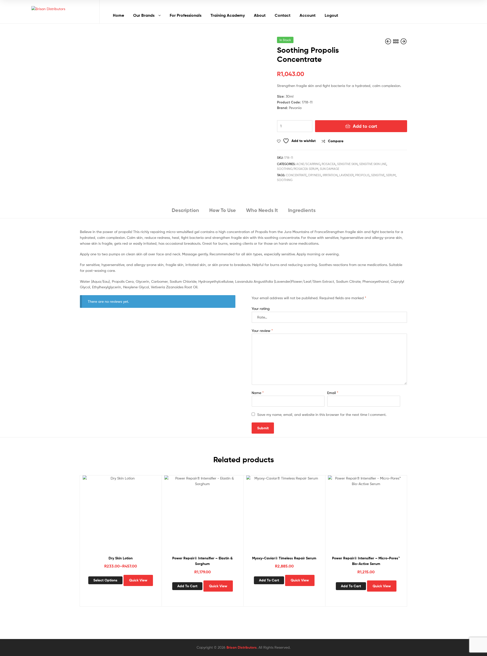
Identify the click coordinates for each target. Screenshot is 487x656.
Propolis (362, 175)
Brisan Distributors (242, 647)
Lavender (346, 175)
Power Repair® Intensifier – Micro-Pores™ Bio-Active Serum (366, 561)
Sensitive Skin (347, 164)
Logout (331, 15)
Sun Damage (329, 169)
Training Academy (228, 15)
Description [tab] (185, 210)
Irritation (330, 175)
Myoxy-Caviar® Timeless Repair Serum (284, 558)
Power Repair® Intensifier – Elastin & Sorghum (202, 561)
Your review (262, 330)
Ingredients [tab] (302, 210)
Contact (282, 15)
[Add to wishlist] (108, 517)
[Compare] (120, 517)
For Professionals (185, 15)
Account (308, 15)
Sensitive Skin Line (372, 164)
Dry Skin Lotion (121, 558)
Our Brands (143, 15)
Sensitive (378, 175)
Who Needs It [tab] (262, 210)
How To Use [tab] (222, 210)
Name (258, 393)
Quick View (133, 517)
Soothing (284, 180)
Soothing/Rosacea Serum (297, 169)
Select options (105, 580)
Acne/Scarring (308, 164)
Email (332, 393)
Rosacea (329, 164)
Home (118, 15)
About (260, 15)
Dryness (314, 175)
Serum (391, 175)
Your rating (261, 308)
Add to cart (365, 126)
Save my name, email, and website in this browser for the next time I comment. (321, 414)
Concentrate (296, 175)
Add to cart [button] (187, 586)
